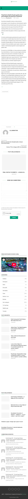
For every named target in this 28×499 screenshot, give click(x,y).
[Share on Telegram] (21, 126)
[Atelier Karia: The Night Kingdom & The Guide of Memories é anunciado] (5, 329)
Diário (15, 284)
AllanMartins (9, 18)
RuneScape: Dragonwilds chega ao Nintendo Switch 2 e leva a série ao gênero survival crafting (18, 355)
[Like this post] (15, 126)
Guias (15, 293)
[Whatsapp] (15, 4)
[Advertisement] (14, 109)
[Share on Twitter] (18, 126)
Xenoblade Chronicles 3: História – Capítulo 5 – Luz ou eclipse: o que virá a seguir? (18, 415)
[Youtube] (13, 4)
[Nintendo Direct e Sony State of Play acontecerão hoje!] (5, 407)
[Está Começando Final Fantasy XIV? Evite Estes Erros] (5, 321)
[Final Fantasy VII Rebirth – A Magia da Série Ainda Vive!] (14, 162)
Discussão (15, 287)
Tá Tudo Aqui (15, 305)
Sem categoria (5, 91)
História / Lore (15, 296)
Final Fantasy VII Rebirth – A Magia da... (14, 172)
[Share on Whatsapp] (19, 126)
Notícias (15, 299)
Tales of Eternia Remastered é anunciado (18, 336)
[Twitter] (10, 4)
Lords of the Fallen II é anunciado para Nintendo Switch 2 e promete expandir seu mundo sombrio (19, 346)
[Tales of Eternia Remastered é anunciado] (5, 338)
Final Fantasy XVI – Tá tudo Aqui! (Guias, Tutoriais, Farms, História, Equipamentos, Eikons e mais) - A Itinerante (16, 439)
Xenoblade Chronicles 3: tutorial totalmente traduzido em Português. (11, 428)
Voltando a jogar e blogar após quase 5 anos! (12, 421)
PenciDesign (24, 494)
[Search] (26, 8)
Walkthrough (15, 308)
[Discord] (17, 4)
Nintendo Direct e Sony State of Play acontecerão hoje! (18, 405)
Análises (15, 278)
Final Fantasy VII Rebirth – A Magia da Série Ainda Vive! (17, 397)
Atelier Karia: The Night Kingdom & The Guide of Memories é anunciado (19, 329)
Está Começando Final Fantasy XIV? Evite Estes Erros (18, 320)
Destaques (15, 281)
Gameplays (15, 290)
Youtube (15, 311)
